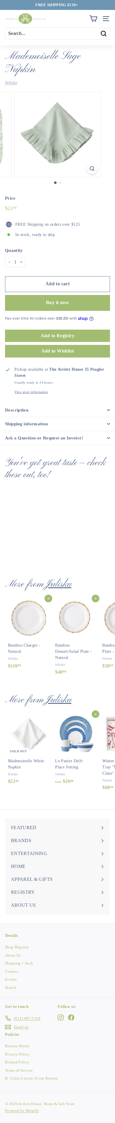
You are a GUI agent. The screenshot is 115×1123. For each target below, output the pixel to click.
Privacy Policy (17, 1054)
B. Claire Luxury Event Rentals (31, 1078)
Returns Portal (17, 1046)
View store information (31, 392)
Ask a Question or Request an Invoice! (44, 438)
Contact (11, 971)
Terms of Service (19, 1070)
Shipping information (26, 423)
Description (16, 410)
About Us (13, 955)
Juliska (11, 82)
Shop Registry (17, 947)
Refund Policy (17, 1062)
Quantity (14, 250)
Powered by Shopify (22, 1110)
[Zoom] (91, 168)
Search (10, 987)
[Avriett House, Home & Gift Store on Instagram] (61, 1017)
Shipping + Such (19, 963)
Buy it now (57, 302)
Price (10, 198)
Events (11, 979)
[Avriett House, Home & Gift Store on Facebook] (71, 1017)
